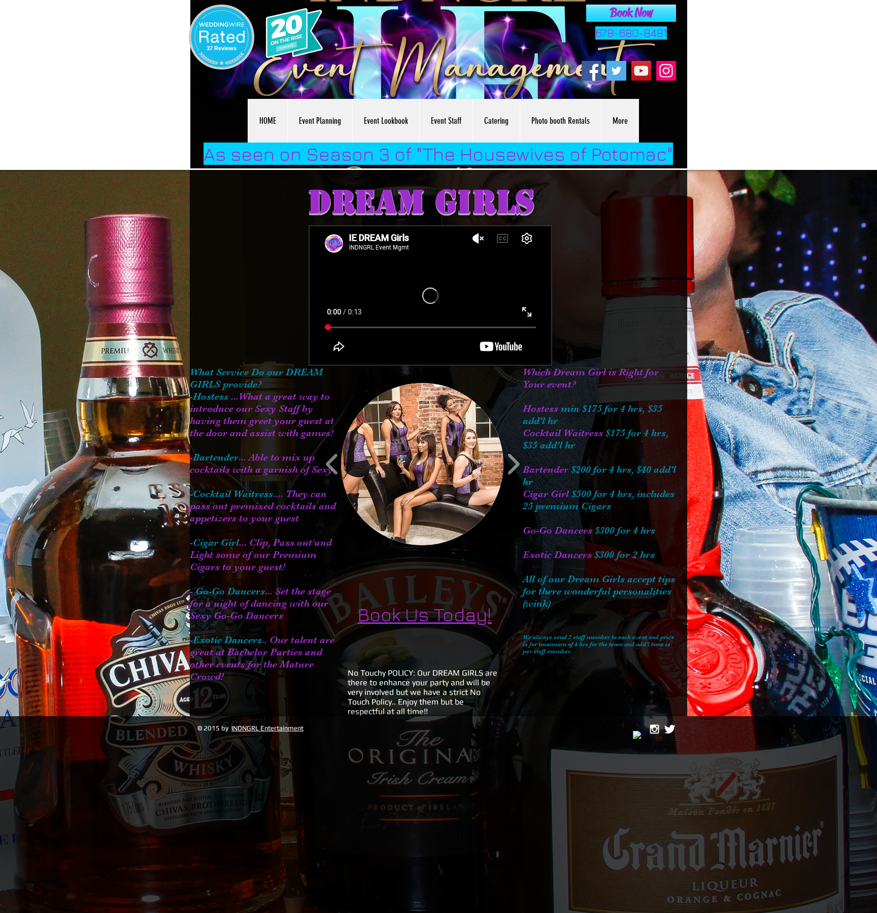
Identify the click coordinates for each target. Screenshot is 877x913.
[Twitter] (616, 71)
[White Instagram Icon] (654, 729)
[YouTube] (641, 71)
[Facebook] (591, 71)
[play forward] (513, 464)
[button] (422, 464)
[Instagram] (666, 71)
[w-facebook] (639, 737)
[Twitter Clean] (669, 729)
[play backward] (332, 464)
